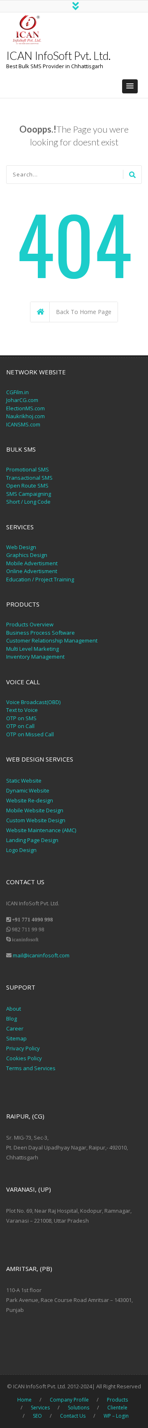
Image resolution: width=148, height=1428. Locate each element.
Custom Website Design (35, 820)
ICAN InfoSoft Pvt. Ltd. (58, 55)
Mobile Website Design (34, 810)
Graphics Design (26, 555)
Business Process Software (40, 632)
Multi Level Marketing (32, 648)
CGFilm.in (17, 392)
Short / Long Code (28, 501)
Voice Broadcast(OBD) (33, 702)
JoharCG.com (22, 400)
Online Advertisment (31, 571)
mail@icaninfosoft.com (41, 955)
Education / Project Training (40, 579)
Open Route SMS (27, 485)
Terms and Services (31, 1068)
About (13, 1008)
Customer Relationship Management (51, 640)
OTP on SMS (21, 718)
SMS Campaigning (28, 493)
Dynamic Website (27, 790)
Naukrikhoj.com (25, 416)
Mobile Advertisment (32, 563)
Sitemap (16, 1038)
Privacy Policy (23, 1048)
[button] (130, 86)
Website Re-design (29, 800)
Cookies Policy (24, 1058)
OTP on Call (20, 726)
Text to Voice (22, 710)
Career (14, 1028)
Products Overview (29, 624)
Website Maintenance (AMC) (41, 830)
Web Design (21, 547)
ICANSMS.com (23, 424)
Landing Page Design (32, 840)
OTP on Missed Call (30, 734)
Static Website (24, 780)
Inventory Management (35, 656)
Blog (11, 1018)
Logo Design (21, 850)
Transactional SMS (29, 477)
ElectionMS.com (25, 408)
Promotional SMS (27, 469)
